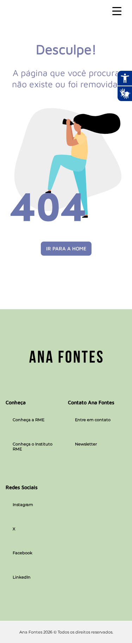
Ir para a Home (66, 248)
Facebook (22, 552)
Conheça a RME (28, 419)
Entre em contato (93, 419)
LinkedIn (22, 577)
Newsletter (86, 444)
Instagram (23, 504)
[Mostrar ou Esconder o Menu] (116, 11)
